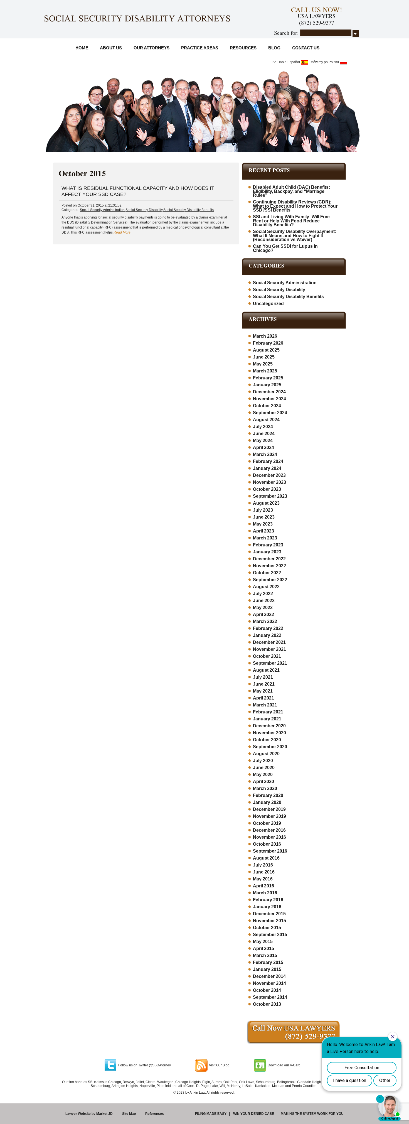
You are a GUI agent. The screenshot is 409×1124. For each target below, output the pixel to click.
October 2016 (267, 844)
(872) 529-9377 (316, 22)
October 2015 (267, 927)
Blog (274, 47)
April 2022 (263, 614)
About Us (111, 47)
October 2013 (267, 1004)
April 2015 (263, 948)
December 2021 (269, 642)
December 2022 (269, 558)
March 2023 (265, 538)
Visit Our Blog (219, 1065)
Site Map (129, 1114)
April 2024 (263, 447)
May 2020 (263, 774)
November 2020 (269, 732)
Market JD (104, 1114)
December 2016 (269, 830)
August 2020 (266, 753)
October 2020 (267, 739)
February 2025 (268, 378)
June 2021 (264, 684)
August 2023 (266, 503)
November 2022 (269, 565)
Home (81, 47)
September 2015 (270, 934)
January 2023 (267, 551)
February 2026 (268, 343)
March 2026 (265, 336)
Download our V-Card (284, 1065)
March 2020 (265, 788)
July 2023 (263, 510)
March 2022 (265, 621)
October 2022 (267, 572)
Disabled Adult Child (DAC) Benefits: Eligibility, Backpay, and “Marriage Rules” (291, 191)
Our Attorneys (151, 47)
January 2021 (267, 718)
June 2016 (264, 872)
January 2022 (267, 635)
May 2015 (263, 941)
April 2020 (263, 781)
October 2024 (267, 405)
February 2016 (268, 899)
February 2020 (268, 795)
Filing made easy (210, 1114)
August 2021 (266, 670)
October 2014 (267, 990)
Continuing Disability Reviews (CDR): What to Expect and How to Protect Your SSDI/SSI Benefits (295, 206)
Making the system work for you (312, 1114)
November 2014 (269, 983)
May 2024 (263, 440)
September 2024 (270, 412)
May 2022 (263, 607)
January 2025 (267, 384)
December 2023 (269, 475)
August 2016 (266, 858)
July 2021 (263, 677)
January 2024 (267, 468)
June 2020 (264, 767)
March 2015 (265, 955)
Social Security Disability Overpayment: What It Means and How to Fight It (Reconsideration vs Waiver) (294, 235)
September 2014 (270, 997)
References (154, 1114)
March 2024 (265, 454)
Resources (243, 47)
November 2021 (269, 649)
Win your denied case (253, 1114)
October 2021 (267, 656)
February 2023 (268, 545)
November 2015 (269, 920)
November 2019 (269, 816)
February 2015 (268, 962)
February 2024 (268, 461)
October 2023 (267, 489)
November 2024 (269, 398)
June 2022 (264, 600)
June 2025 (264, 357)
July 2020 (263, 760)
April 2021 (263, 698)
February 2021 (268, 712)
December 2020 (269, 725)
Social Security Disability (143, 210)
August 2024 (266, 419)
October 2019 (267, 823)
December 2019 (269, 809)
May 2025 (263, 364)
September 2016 (270, 851)
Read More (122, 232)
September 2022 (270, 579)
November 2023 (269, 482)
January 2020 (267, 802)
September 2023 (270, 496)
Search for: (286, 32)
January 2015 (267, 969)
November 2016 (269, 837)
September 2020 (270, 746)
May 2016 (263, 879)
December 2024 (269, 391)
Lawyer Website (78, 1114)
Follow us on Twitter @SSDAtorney (144, 1065)
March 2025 (265, 371)
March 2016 (265, 892)
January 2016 (267, 906)
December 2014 (269, 976)
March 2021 (265, 705)
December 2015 (269, 913)
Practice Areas (199, 47)
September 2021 (270, 663)
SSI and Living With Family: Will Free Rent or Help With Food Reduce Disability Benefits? (291, 220)
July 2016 (263, 865)
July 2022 (263, 593)
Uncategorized (268, 303)
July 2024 (263, 426)
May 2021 (263, 691)
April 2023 (263, 531)
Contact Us (305, 47)
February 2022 (268, 628)
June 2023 (264, 517)
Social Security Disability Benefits (188, 210)
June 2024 (264, 433)
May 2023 (263, 524)
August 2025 (266, 350)
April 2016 (263, 886)
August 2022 (266, 586)
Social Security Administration (102, 210)
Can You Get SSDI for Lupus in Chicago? (285, 248)
